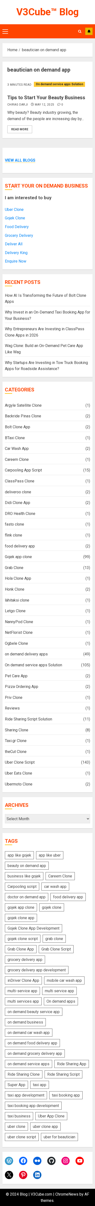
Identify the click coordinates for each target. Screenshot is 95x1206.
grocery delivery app (25, 959)
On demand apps (61, 1001)
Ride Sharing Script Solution (28, 719)
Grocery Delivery (19, 235)
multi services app (23, 1001)
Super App (16, 1084)
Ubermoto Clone (18, 784)
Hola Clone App (18, 578)
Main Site (89, 31)
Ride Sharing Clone (24, 1074)
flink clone (13, 535)
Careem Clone (17, 459)
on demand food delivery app (32, 1043)
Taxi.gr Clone (16, 740)
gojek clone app (21, 918)
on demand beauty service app (34, 1011)
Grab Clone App (21, 949)
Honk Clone (14, 589)
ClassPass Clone (19, 481)
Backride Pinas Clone (23, 416)
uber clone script (22, 1137)
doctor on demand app (27, 897)
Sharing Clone (16, 730)
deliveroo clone (18, 492)
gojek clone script (23, 938)
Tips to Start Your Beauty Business (46, 97)
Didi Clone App (17, 502)
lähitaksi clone (17, 600)
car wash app (55, 886)
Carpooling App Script (23, 470)
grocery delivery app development (37, 970)
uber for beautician (59, 1137)
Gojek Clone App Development (33, 928)
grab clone (54, 938)
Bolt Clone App (17, 427)
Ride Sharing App (71, 1064)
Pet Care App (16, 676)
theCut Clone (16, 751)
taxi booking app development (33, 1105)
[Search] (80, 31)
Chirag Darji (17, 104)
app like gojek (19, 855)
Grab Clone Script (56, 949)
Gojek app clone (18, 556)
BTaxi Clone (15, 438)
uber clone (16, 1126)
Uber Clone (14, 209)
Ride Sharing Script (63, 1074)
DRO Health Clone (20, 513)
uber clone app (45, 1126)
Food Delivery (17, 226)
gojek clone (51, 907)
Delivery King (16, 252)
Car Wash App (17, 448)
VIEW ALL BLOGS (20, 160)
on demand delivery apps (26, 654)
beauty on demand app (27, 865)
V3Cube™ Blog (47, 12)
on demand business (25, 1022)
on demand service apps (28, 1064)
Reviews (12, 708)
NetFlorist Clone (19, 632)
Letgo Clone (15, 611)
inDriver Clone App (23, 980)
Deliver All (13, 244)
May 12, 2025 (44, 104)
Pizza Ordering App (21, 686)
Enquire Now (15, 261)
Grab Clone (14, 567)
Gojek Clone (15, 218)
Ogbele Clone (16, 643)
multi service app (59, 991)
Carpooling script (22, 886)
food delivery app (20, 546)
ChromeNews (66, 1194)
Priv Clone (13, 697)
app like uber (50, 855)
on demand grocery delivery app (35, 1053)
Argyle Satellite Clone (23, 405)
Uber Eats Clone (18, 773)
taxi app (39, 1084)
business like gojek (24, 876)
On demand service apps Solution (59, 84)
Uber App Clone (51, 1116)
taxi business (19, 1116)
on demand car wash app (29, 1032)
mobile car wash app (64, 980)
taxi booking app (66, 1095)
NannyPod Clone (19, 622)
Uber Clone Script (20, 762)
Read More (19, 129)
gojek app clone (21, 907)
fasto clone (14, 524)
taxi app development (26, 1095)
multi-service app (22, 991)
